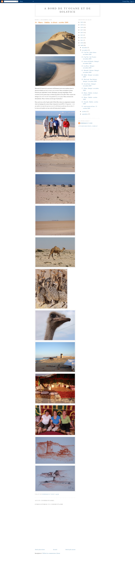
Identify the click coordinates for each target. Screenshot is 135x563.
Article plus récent (40, 549)
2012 (82, 38)
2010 (82, 43)
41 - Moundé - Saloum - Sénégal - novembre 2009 (90, 71)
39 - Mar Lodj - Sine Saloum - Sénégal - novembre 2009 (89, 80)
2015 (82, 32)
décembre (84, 47)
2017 (82, 30)
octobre (84, 111)
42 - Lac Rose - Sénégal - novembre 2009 (88, 67)
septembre (85, 114)
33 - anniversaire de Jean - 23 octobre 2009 (89, 107)
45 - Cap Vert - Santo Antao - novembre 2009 (89, 53)
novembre (85, 50)
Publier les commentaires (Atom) (51, 553)
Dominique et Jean (86, 123)
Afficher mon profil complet (88, 126)
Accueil (55, 549)
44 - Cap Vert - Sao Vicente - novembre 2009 (89, 58)
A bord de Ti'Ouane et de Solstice (67, 10)
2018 (82, 27)
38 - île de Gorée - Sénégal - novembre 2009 (89, 85)
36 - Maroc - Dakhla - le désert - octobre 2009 (90, 94)
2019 (82, 25)
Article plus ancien (70, 549)
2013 (82, 35)
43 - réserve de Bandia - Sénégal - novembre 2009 (90, 62)
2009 (82, 45)
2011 (82, 40)
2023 (82, 22)
